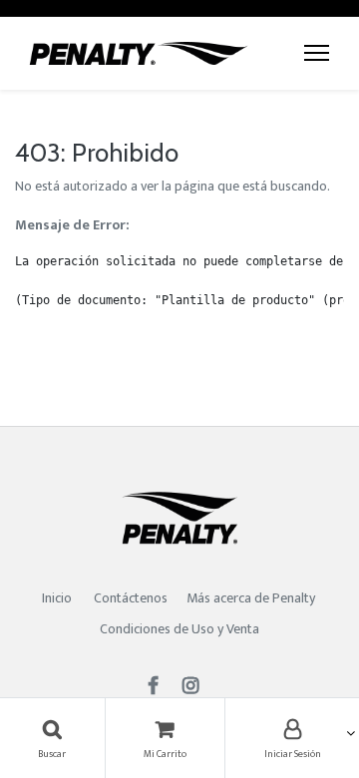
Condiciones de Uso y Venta (179, 628)
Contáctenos (131, 597)
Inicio (57, 597)
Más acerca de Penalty (252, 597)
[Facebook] (160, 687)
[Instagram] (196, 687)
